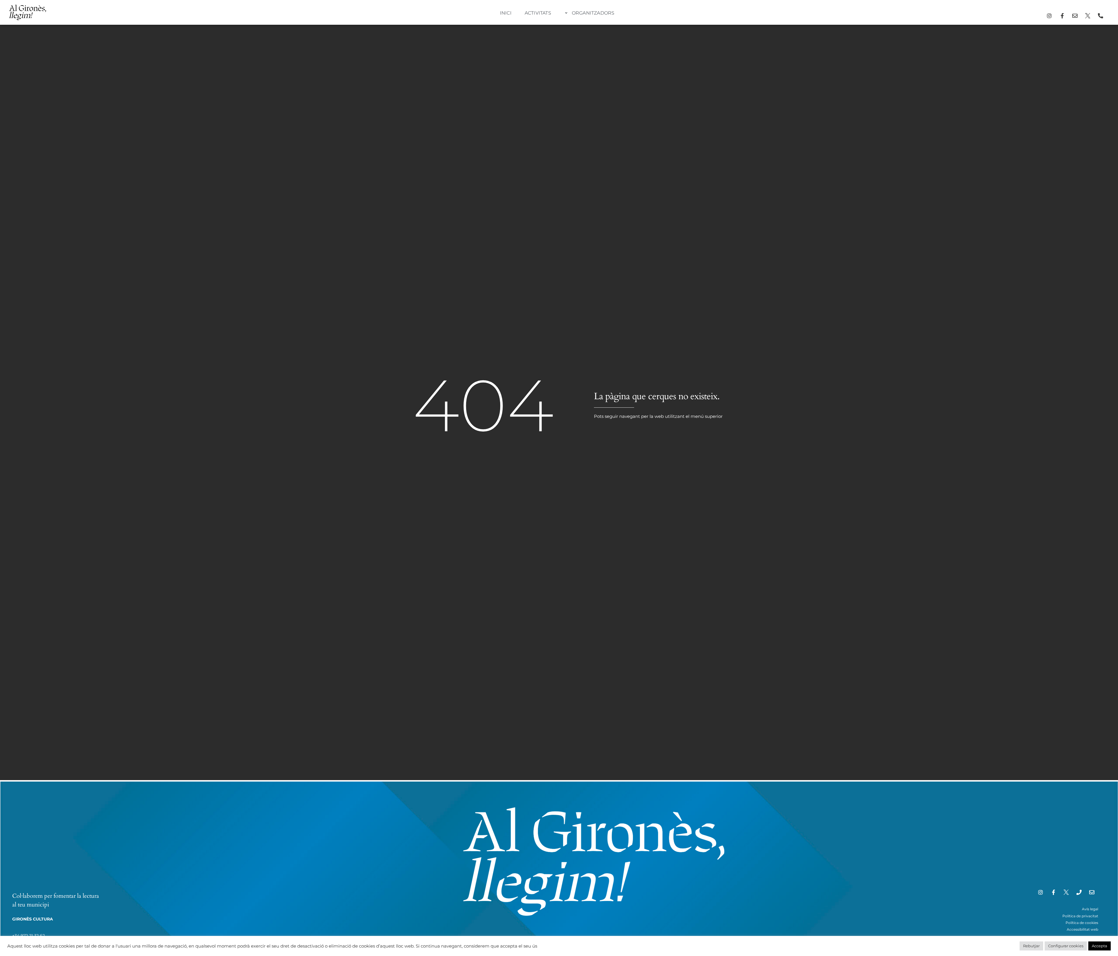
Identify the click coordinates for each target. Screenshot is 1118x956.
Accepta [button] (1099, 945)
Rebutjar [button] (1031, 945)
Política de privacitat (1080, 916)
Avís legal (1090, 909)
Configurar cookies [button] (1065, 945)
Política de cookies (1082, 922)
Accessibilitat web (1082, 929)
